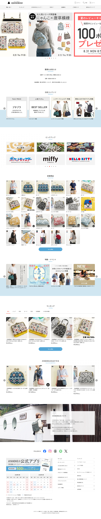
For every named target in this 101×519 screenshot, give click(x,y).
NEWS (78, 469)
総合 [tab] (8, 311)
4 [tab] (51, 58)
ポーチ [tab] (25, 311)
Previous (4, 108)
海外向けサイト (89, 7)
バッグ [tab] (14, 311)
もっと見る (50, 249)
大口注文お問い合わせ (62, 465)
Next (97, 108)
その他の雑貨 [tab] (46, 311)
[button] (85, 2)
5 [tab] (53, 58)
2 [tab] (47, 58)
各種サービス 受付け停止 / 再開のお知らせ (50, 75)
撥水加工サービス (62, 469)
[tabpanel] (50, 331)
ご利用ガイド (76, 7)
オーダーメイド (61, 462)
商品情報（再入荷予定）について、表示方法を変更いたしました (50, 82)
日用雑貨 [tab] (38, 311)
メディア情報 (61, 487)
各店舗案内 (60, 484)
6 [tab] (55, 58)
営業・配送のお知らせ (50, 78)
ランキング (21, 7)
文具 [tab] (32, 311)
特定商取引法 (80, 482)
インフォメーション (81, 462)
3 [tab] (49, 58)
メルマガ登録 (80, 465)
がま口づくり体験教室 (62, 472)
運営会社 (79, 475)
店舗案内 (63, 7)
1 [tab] (45, 58)
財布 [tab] (20, 311)
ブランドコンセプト (62, 480)
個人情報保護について (82, 479)
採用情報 (79, 489)
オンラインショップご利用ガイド (84, 472)
